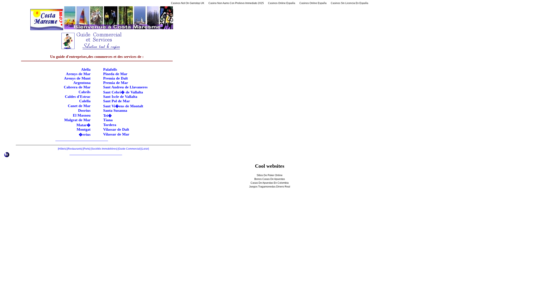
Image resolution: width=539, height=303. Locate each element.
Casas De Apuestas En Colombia (270, 182)
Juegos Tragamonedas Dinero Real (269, 186)
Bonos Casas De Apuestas (269, 179)
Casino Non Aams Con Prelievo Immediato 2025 (236, 3)
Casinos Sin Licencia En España (349, 3)
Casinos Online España (281, 3)
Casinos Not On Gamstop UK (187, 3)
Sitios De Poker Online (270, 175)
